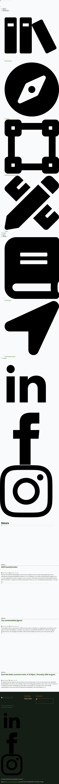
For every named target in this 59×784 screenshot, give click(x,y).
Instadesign (15, 781)
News (3, 234)
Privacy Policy (28, 698)
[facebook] (26, 464)
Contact (4, 358)
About (4, 236)
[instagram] (26, 517)
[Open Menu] (0, 6)
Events (4, 233)
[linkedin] (26, 411)
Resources (5, 10)
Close (4, 9)
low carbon (9, 781)
